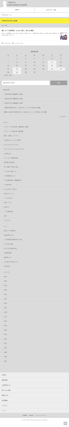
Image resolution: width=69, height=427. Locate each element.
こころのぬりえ (8, 198)
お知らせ (6, 207)
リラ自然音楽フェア (9, 176)
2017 (5, 316)
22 (17, 69)
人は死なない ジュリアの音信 (12, 140)
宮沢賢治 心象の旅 (9, 162)
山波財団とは (6, 385)
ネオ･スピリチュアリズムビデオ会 (14, 149)
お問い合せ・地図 (51, 10)
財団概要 (25, 415)
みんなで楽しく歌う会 (18, 43)
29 (17, 72)
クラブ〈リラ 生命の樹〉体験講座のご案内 (16, 127)
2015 (5, 325)
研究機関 (5, 400)
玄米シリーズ (8, 202)
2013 (5, 334)
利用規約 (31, 415)
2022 (5, 294)
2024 (5, 285)
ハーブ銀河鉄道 (8, 211)
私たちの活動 (6, 390)
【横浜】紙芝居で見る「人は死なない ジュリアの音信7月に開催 (22, 107)
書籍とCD (5, 395)
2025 (5, 281)
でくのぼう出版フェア (10, 171)
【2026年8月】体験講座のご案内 (13, 98)
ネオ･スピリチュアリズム (11, 144)
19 (52, 65)
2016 (5, 321)
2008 (5, 356)
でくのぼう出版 (8, 244)
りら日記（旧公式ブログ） (11, 262)
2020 (5, 303)
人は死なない (8, 153)
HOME (4, 375)
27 (61, 69)
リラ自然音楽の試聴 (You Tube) (13, 239)
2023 (5, 290)
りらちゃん (7, 220)
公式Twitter (7, 266)
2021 (5, 299)
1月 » (10, 75)
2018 (5, 312)
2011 (5, 343)
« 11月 (6, 75)
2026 (5, 276)
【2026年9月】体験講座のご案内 (13, 94)
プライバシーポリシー (41, 415)
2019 (5, 307)
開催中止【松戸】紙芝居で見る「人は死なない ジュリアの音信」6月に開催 (25, 112)
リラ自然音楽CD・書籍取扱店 (12, 180)
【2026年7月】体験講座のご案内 (13, 103)
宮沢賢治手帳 (8, 253)
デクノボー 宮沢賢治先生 (11, 158)
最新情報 (5, 380)
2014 (5, 330)
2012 (5, 339)
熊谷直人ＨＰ (8, 257)
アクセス (5, 405)
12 (52, 62)
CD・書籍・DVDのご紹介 (11, 167)
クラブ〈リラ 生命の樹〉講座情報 (13, 131)
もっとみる (62, 116)
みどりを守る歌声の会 (10, 248)
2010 (5, 348)
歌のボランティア (9, 193)
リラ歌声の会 (8, 184)
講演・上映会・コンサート (11, 135)
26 (52, 69)
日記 (5, 216)
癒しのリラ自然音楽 (9, 230)
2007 (5, 361)
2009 (5, 352)
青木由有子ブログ (9, 235)
